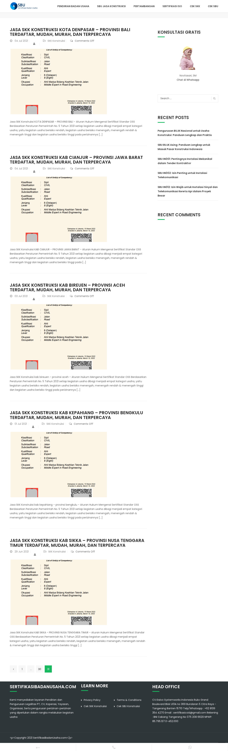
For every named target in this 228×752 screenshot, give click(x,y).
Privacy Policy (92, 700)
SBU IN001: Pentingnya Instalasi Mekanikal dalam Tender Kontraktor (185, 161)
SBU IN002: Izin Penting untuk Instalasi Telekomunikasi (182, 175)
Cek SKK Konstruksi (95, 706)
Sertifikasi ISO (172, 6)
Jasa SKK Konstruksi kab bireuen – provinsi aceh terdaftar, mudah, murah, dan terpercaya (67, 287)
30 (39, 669)
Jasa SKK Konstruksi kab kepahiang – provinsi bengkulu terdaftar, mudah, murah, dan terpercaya (76, 415)
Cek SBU (213, 6)
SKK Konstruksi (56, 41)
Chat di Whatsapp (188, 80)
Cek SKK (195, 6)
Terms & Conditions (129, 700)
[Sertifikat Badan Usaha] (25, 5)
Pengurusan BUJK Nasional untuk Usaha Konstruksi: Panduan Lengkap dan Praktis (185, 133)
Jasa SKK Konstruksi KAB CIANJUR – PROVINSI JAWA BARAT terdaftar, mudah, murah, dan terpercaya (76, 159)
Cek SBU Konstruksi (128, 706)
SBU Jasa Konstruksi (111, 6)
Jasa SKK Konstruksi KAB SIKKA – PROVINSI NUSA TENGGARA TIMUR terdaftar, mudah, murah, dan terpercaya (77, 542)
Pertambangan (144, 6)
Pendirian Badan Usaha (73, 6)
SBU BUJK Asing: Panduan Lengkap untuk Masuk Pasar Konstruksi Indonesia (184, 147)
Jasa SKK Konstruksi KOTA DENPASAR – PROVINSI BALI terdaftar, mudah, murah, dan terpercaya (70, 32)
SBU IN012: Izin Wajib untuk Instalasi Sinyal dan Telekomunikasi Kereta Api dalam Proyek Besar (188, 191)
